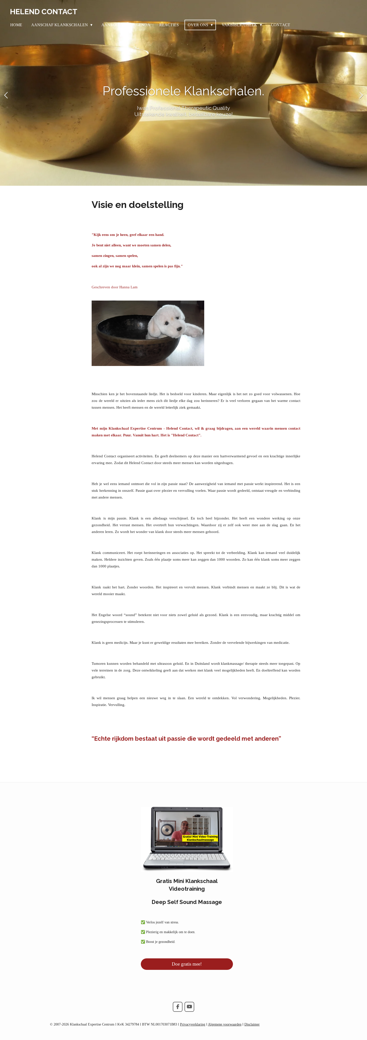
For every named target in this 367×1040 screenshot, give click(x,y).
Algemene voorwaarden (224, 1024)
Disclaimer (252, 1024)
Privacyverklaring (192, 1024)
